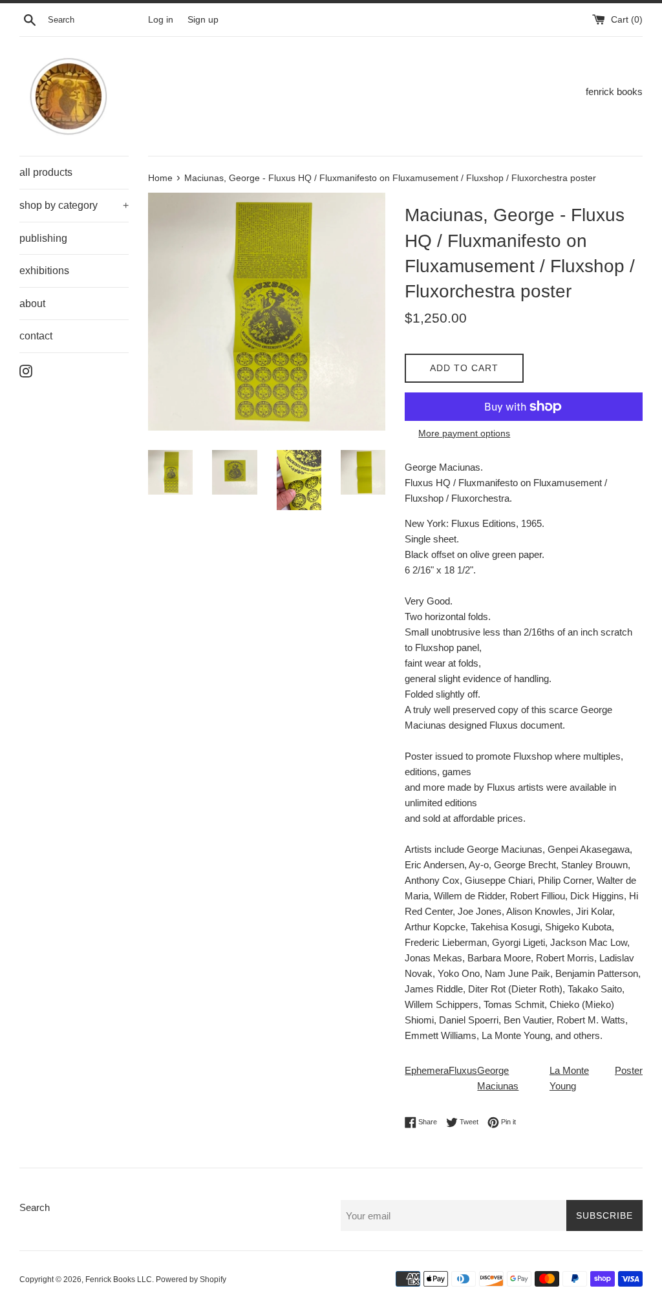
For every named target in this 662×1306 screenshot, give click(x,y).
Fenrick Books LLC (118, 1279)
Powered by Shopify (191, 1279)
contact (35, 335)
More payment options (464, 433)
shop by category (74, 205)
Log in (160, 20)
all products (45, 172)
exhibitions (44, 270)
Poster (629, 1070)
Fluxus (463, 1070)
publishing (43, 238)
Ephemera (427, 1070)
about (32, 303)
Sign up (203, 20)
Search (34, 1207)
